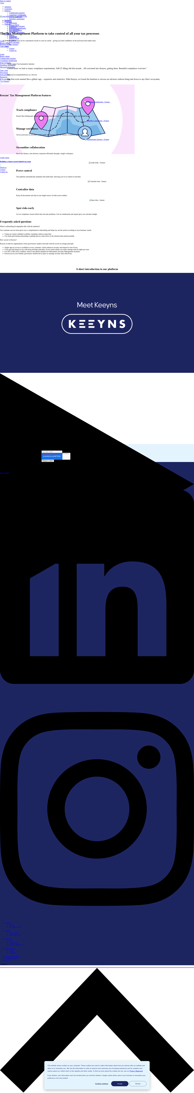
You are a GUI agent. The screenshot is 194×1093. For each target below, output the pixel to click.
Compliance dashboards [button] (8, 61)
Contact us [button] (4, 172)
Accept (119, 1084)
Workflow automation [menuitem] (16, 19)
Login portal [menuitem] (13, 933)
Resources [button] (3, 77)
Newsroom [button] (4, 73)
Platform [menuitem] (7, 11)
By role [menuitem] (11, 925)
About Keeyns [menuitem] (9, 948)
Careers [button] (2, 170)
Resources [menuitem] (8, 939)
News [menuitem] (11, 941)
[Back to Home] (13, 16)
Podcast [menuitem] (14, 25)
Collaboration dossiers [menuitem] (17, 13)
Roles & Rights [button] (5, 63)
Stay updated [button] (4, 473)
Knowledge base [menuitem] (15, 935)
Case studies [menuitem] (13, 943)
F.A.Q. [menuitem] (6, 960)
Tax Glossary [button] (4, 81)
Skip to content (5, 1)
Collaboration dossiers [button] (8, 58)
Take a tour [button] (4, 70)
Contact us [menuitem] (13, 50)
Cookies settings (101, 1084)
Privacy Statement (136, 1071)
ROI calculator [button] (5, 79)
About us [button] (3, 167)
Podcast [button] (5, 75)
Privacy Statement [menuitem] (10, 958)
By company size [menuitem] (15, 927)
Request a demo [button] (5, 44)
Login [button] (2, 54)
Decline (138, 1084)
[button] (97, 1092)
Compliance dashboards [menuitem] (17, 15)
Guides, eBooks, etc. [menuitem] (16, 945)
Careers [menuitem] (11, 48)
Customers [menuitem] (8, 9)
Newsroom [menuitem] (13, 23)
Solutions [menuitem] (7, 7)
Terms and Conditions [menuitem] (12, 956)
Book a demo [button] (5, 56)
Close (2, 3)
